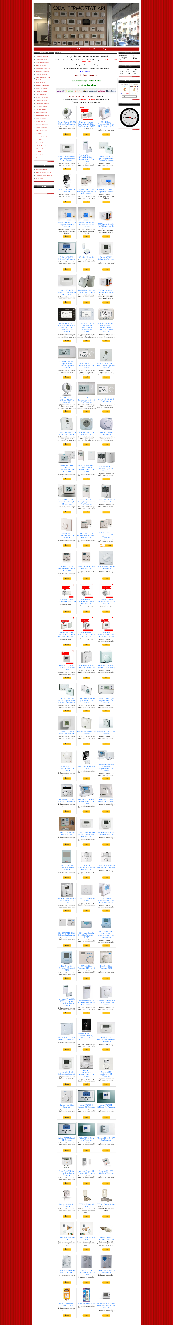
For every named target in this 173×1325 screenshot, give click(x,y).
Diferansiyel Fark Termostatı (42, 85)
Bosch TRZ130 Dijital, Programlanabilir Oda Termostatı (66, 867)
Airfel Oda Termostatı (41, 145)
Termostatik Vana (40, 155)
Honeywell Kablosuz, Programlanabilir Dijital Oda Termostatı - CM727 (86, 124)
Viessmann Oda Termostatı (42, 124)
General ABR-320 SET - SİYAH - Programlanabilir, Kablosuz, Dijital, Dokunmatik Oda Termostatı (67, 327)
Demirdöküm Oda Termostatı (43, 115)
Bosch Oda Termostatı (41, 118)
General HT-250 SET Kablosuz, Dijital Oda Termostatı (86, 366)
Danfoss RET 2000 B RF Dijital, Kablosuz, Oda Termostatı (86, 701)
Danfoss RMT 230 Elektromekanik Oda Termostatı (67, 768)
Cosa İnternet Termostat (41, 106)
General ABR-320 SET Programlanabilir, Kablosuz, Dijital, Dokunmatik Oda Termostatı (86, 327)
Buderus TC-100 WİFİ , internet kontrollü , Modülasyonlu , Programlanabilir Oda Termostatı (86, 1038)
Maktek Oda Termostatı (41, 149)
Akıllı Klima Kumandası (86, 1303)
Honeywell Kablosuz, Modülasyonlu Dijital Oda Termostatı (106, 601)
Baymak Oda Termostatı (41, 142)
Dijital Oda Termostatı (41, 65)
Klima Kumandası (40, 158)
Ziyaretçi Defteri (93, 49)
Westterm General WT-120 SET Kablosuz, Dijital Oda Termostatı (106, 366)
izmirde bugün (39, 178)
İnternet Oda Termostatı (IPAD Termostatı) (43, 78)
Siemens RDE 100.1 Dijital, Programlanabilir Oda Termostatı (86, 502)
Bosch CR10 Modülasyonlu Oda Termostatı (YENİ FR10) (67, 900)
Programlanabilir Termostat (42, 62)
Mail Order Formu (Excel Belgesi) (78, 96)
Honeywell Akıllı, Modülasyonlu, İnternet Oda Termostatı (86, 601)
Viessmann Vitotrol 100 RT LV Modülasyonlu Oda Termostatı (106, 1003)
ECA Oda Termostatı (41, 121)
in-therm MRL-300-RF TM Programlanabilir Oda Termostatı (67, 225)
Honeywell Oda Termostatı (42, 97)
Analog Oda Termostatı (41, 74)
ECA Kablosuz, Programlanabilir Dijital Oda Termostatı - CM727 (106, 124)
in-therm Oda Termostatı (41, 88)
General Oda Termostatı (41, 94)
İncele (67, 134)
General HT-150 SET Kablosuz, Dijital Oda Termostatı (67, 400)
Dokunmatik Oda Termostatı (42, 71)
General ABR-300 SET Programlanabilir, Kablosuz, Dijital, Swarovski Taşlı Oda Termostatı (106, 327)
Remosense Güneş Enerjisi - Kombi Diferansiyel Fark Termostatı (106, 1305)
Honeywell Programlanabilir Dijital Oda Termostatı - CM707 (106, 634)
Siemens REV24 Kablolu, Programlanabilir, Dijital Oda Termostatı (66, 502)
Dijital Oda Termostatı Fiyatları (43, 172)
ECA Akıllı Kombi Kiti (86, 257)
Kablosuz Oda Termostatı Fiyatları (44, 175)
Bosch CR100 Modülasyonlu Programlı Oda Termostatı (86, 867)
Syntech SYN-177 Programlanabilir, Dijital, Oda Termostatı (66, 568)
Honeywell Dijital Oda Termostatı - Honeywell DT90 (67, 667)
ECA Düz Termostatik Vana (106, 1204)
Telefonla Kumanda (40, 82)
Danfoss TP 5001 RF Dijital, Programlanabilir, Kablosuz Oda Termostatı (106, 159)
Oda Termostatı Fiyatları (41, 169)
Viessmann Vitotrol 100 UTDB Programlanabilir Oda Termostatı (86, 1003)
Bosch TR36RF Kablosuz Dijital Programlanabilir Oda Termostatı (66, 159)
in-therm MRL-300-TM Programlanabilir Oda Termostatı (86, 225)
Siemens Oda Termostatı (41, 91)
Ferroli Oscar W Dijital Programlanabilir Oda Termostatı (66, 1173)
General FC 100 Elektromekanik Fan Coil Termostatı (86, 1272)
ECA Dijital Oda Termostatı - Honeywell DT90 (67, 968)
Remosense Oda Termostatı (42, 103)
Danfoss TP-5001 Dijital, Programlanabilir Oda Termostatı (106, 701)
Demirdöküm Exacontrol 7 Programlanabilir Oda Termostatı (86, 801)
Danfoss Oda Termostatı (41, 112)
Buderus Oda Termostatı (41, 127)
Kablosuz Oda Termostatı (42, 56)
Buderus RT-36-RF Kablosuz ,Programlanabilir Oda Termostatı (67, 292)
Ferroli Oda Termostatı (41, 133)
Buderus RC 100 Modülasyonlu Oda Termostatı (106, 1074)
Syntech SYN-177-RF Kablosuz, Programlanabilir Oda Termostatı (86, 192)
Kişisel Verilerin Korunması (42, 190)
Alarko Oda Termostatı (41, 139)
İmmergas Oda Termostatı (42, 136)
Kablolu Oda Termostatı (41, 59)
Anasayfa (69, 49)
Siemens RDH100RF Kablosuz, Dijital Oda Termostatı (106, 469)
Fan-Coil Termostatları (41, 152)
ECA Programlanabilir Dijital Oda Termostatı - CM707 (86, 935)
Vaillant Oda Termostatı (41, 130)
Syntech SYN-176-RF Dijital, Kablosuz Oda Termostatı (106, 535)
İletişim (105, 49)
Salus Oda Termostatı (41, 109)
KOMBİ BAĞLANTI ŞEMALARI (86, 75)
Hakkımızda (80, 49)
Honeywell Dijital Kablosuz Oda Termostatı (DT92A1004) (86, 634)
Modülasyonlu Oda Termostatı (43, 68)
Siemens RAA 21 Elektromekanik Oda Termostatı (67, 535)
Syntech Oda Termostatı (41, 100)
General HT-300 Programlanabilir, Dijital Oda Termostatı (86, 400)
